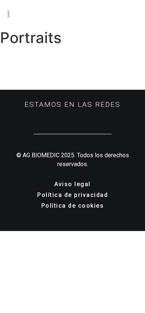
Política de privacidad (72, 194)
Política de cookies (72, 205)
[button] (136, 13)
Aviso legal (72, 184)
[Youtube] (84, 118)
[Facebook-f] (72, 118)
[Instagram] (61, 118)
